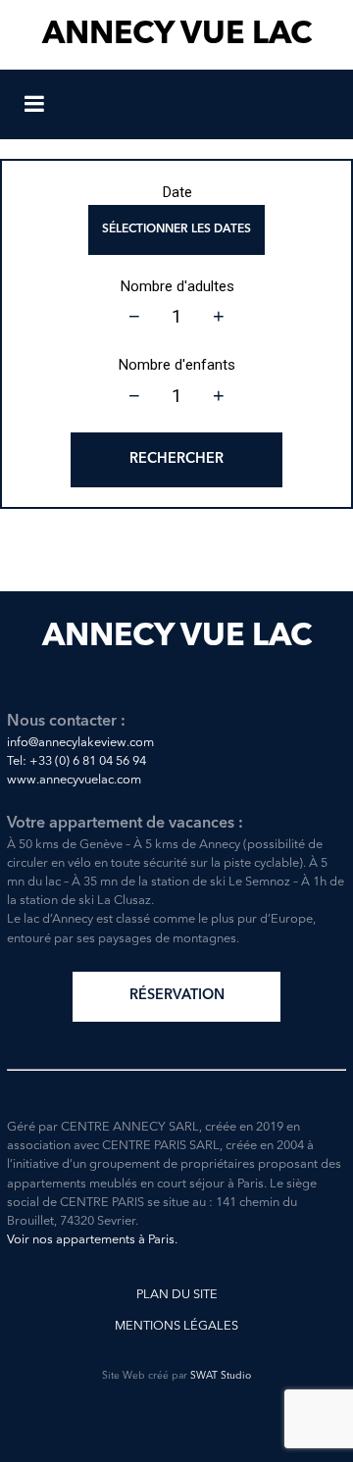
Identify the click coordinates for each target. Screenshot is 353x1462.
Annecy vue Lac (177, 35)
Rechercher (176, 459)
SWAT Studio (220, 1376)
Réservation (177, 995)
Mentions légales (176, 1326)
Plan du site (177, 1294)
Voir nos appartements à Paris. (92, 1240)
